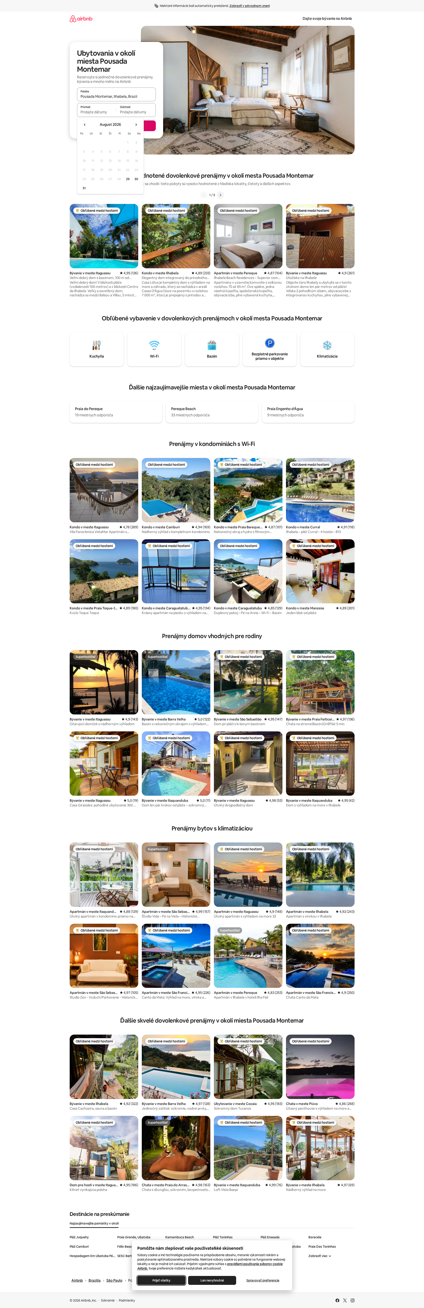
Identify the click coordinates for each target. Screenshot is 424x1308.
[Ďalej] (220, 195)
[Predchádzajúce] (203, 195)
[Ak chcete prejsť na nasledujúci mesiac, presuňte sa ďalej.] (136, 124)
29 (128, 179)
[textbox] (97, 112)
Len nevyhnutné (212, 1280)
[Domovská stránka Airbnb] (81, 19)
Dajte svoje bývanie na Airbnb (327, 18)
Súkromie (108, 1300)
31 (84, 188)
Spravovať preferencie (262, 1280)
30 (136, 179)
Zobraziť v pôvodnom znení (249, 6)
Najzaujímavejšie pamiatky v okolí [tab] (94, 1223)
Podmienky (127, 1300)
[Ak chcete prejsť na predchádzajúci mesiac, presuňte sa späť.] (84, 124)
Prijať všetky (161, 1280)
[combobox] (116, 96)
